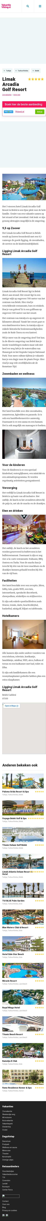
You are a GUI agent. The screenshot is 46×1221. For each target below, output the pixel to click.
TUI (3, 1177)
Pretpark (5, 1144)
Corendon (6, 1180)
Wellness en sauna (9, 1147)
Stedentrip (6, 1126)
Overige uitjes (7, 1159)
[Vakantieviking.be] (6, 6)
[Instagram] (7, 1215)
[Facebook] (3, 1215)
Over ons (5, 1204)
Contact (5, 1201)
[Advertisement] (23, 40)
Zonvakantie (6, 95)
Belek (37, 70)
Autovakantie (7, 1120)
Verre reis (16, 95)
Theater (5, 1153)
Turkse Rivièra (23, 70)
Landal (4, 1183)
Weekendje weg (8, 1114)
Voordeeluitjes (8, 1171)
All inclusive (7, 1117)
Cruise (4, 1130)
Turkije (8, 70)
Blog (4, 1207)
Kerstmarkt (6, 1156)
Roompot (6, 1186)
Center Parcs (7, 1189)
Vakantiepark (7, 1123)
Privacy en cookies (9, 1210)
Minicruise (6, 1150)
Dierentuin (6, 1141)
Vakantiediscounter (10, 1174)
